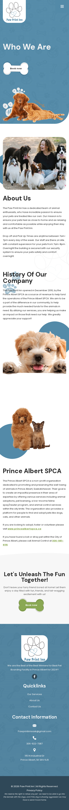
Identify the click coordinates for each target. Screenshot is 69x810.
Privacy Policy (34, 790)
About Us (34, 700)
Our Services (34, 694)
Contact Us (34, 706)
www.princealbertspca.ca (24, 528)
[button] (62, 6)
